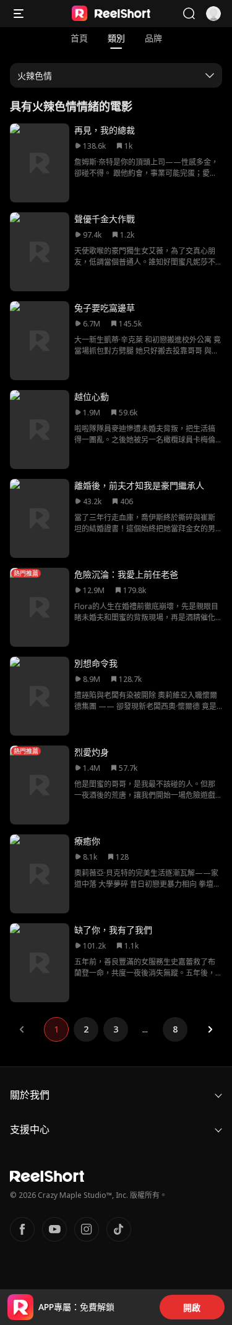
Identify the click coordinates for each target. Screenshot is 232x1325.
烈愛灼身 (91, 752)
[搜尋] (188, 13)
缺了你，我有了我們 (113, 930)
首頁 (79, 38)
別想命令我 (96, 663)
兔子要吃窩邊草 (104, 308)
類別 (116, 38)
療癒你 (87, 841)
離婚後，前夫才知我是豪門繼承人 (139, 485)
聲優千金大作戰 (104, 219)
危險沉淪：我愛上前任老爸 (126, 574)
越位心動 (91, 396)
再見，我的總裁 (104, 130)
